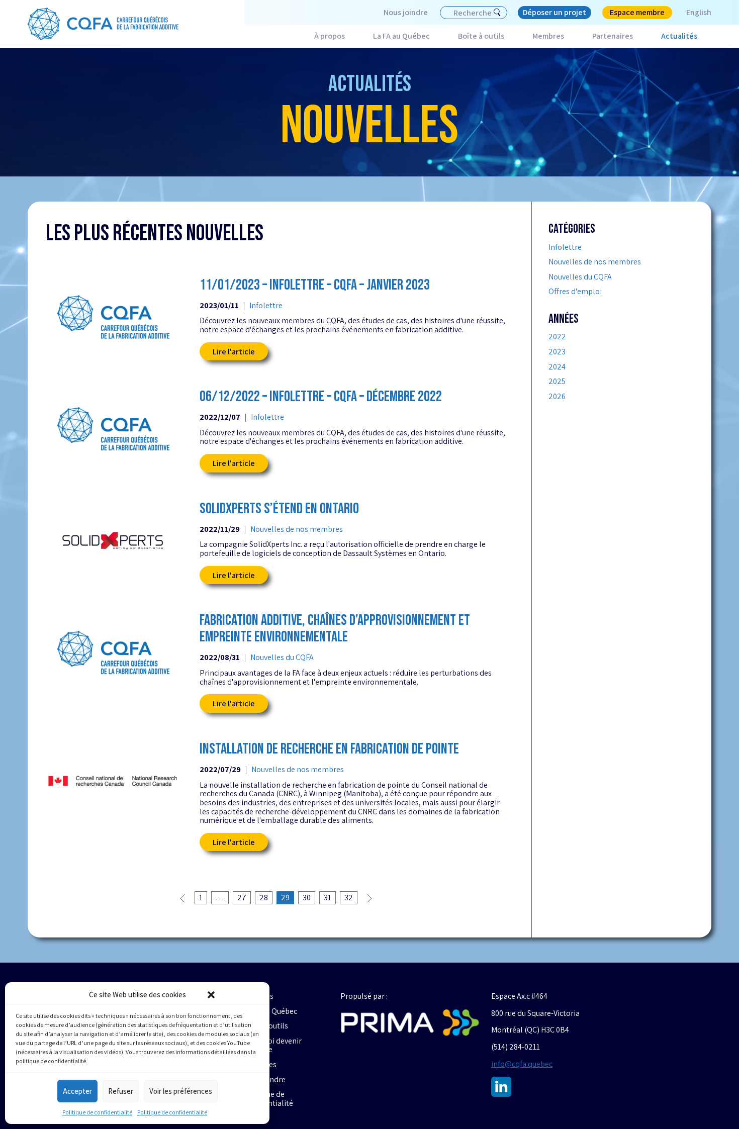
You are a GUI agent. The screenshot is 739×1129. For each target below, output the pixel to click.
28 (263, 897)
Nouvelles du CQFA (282, 657)
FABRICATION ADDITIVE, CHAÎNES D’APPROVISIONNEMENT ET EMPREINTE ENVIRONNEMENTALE (335, 628)
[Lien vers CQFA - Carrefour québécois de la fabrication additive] (103, 24)
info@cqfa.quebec (521, 1064)
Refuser (120, 1091)
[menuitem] (691, 13)
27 (241, 897)
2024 (557, 366)
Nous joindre (406, 12)
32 (348, 897)
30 (307, 897)
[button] (211, 995)
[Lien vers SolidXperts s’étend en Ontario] (112, 541)
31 (327, 897)
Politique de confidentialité (97, 1112)
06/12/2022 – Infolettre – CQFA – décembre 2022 (321, 397)
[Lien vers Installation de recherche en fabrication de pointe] (112, 781)
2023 (557, 351)
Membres (548, 36)
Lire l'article (234, 351)
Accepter (77, 1091)
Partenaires (612, 36)
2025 (557, 381)
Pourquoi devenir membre (272, 1045)
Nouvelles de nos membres (296, 529)
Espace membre (637, 12)
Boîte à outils (481, 36)
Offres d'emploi (575, 291)
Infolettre (266, 305)
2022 (557, 336)
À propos (329, 36)
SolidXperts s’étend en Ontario (279, 509)
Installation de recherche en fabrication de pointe (329, 749)
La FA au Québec (401, 36)
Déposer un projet (554, 12)
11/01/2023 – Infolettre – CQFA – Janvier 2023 (315, 285)
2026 (557, 396)
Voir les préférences (180, 1091)
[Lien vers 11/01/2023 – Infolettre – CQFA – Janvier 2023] (112, 317)
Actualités (679, 36)
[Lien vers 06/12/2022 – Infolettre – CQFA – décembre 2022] (112, 428)
